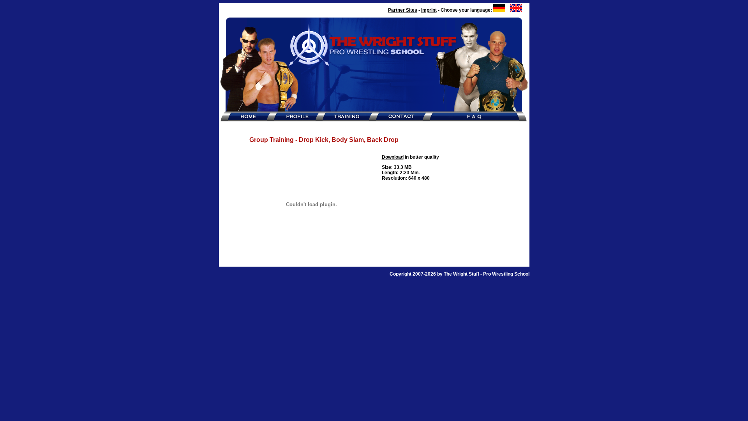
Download (393, 157)
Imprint (429, 10)
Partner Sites (402, 10)
